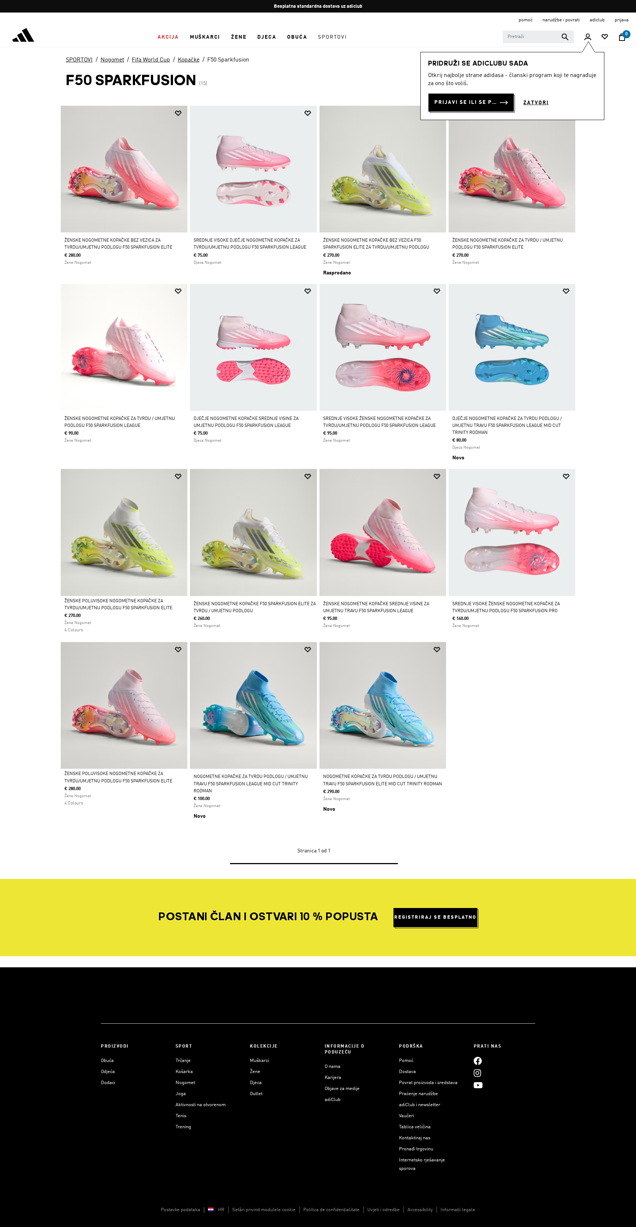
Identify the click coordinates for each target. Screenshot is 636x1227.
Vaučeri (406, 1116)
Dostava (407, 1071)
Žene (255, 1071)
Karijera (333, 1077)
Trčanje (183, 1060)
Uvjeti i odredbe (383, 1209)
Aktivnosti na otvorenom (201, 1104)
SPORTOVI (79, 60)
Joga (181, 1093)
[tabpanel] (318, 492)
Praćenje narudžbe (418, 1093)
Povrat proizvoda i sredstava (428, 1082)
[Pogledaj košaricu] (622, 37)
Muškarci (259, 1060)
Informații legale (458, 1209)
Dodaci (108, 1082)
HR (221, 1209)
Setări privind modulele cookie (264, 1209)
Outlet (256, 1093)
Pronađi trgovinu (416, 1149)
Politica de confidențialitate (331, 1209)
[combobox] (538, 37)
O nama (332, 1066)
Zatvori (536, 102)
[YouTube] (478, 1085)
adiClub (332, 1099)
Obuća (107, 1060)
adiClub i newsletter (419, 1104)
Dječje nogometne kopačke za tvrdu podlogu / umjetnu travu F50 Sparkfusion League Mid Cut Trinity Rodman (507, 426)
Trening (183, 1127)
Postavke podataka (180, 1209)
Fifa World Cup (151, 60)
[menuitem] (168, 37)
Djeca (256, 1082)
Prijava (622, 20)
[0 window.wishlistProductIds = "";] (605, 37)
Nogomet (112, 60)
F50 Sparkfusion (228, 60)
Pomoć (406, 1060)
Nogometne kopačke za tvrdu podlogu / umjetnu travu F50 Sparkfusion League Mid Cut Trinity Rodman (251, 784)
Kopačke (188, 60)
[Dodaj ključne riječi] (565, 37)
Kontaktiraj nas (414, 1138)
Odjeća (108, 1071)
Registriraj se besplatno (435, 917)
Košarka (184, 1071)
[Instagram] (477, 1072)
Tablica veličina (415, 1127)
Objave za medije (342, 1088)
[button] (168, 37)
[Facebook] (478, 1060)
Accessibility (420, 1209)
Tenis (181, 1116)
